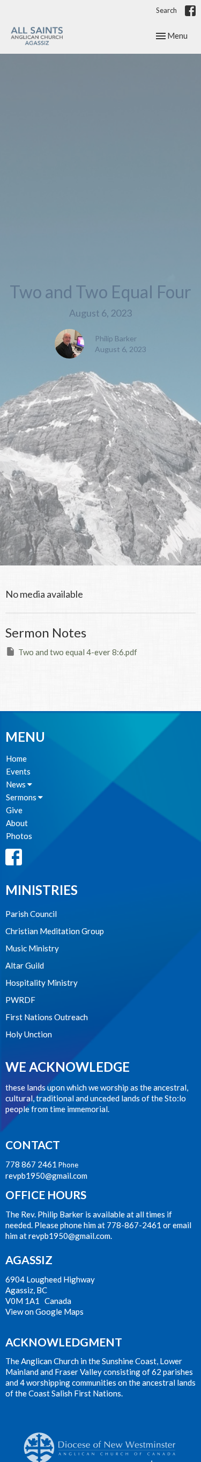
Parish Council (31, 914)
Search (166, 10)
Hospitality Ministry (41, 982)
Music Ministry (32, 948)
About (17, 823)
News (16, 784)
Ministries (41, 890)
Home (16, 758)
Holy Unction (28, 1034)
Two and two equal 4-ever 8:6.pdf (77, 652)
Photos (19, 836)
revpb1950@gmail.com (46, 1175)
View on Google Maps (44, 1311)
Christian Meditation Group (54, 931)
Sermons (22, 797)
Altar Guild (24, 965)
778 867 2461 (31, 1164)
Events (18, 771)
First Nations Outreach (46, 1017)
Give (14, 810)
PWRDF (20, 1000)
